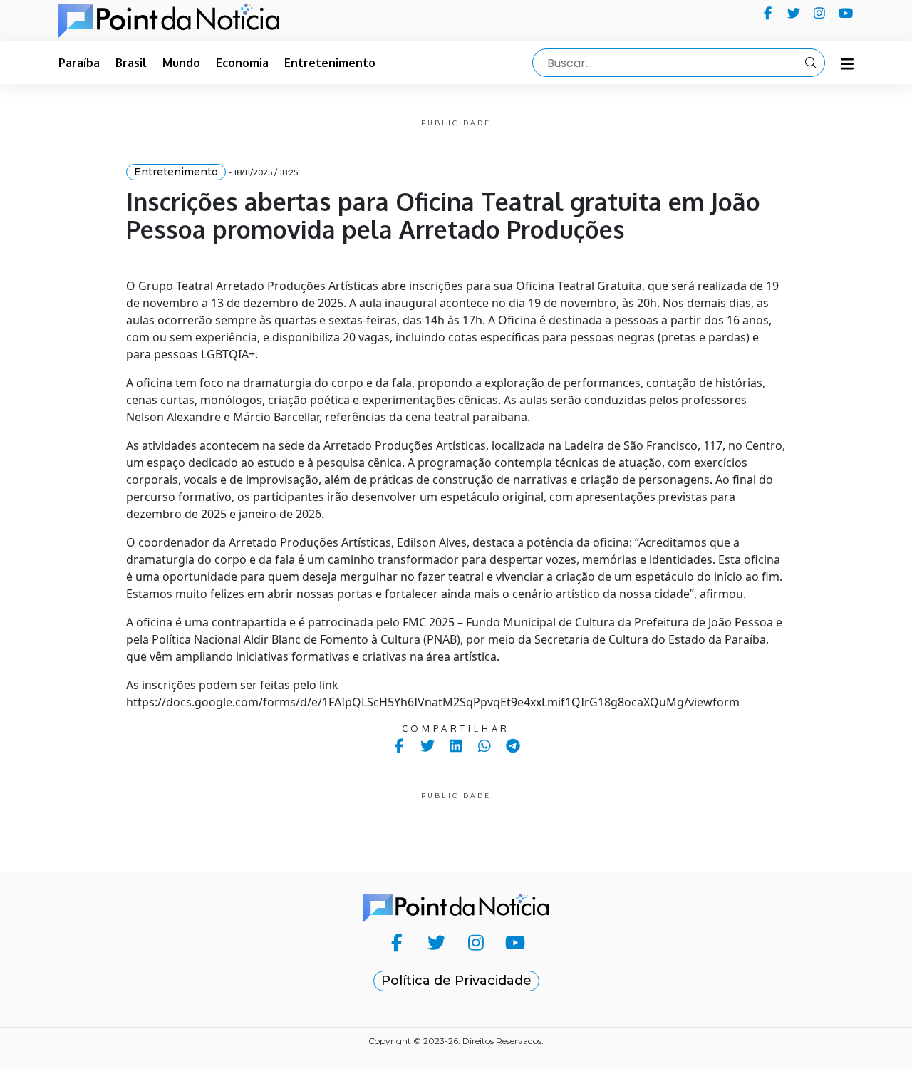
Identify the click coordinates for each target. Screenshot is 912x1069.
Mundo (181, 63)
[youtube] (846, 12)
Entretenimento (329, 63)
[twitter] (794, 12)
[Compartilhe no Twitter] (428, 745)
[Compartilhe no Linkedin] (456, 745)
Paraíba (79, 63)
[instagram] (820, 12)
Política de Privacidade (456, 980)
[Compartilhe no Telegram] (513, 745)
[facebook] (768, 12)
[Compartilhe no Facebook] (399, 745)
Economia (242, 63)
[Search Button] (811, 62)
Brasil (131, 63)
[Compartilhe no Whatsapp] (485, 745)
